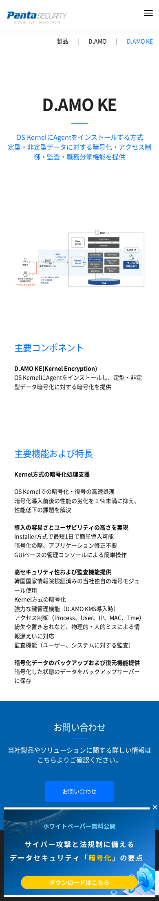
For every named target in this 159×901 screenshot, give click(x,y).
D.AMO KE (140, 41)
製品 (62, 41)
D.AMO (97, 41)
